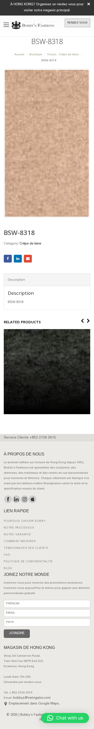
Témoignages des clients (26, 548)
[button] (65, 718)
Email (28, 259)
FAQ (7, 555)
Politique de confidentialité (28, 561)
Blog (8, 568)
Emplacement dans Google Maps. (34, 703)
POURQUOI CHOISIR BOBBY (25, 521)
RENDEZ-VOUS (77, 23)
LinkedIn (18, 259)
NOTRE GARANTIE (17, 534)
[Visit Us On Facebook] (8, 499)
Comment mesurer (20, 541)
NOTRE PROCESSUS (19, 528)
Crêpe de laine (30, 244)
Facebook (8, 259)
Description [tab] (16, 279)
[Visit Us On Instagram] (24, 499)
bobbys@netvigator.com (32, 698)
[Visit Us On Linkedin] (16, 499)
